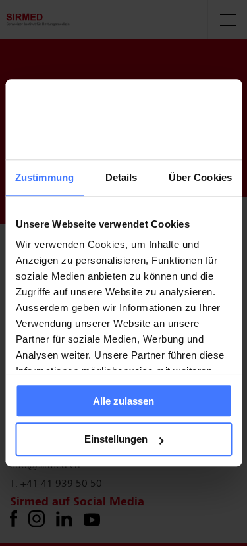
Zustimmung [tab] (44, 177)
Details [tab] (121, 177)
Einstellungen (116, 439)
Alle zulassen (123, 401)
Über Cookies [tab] (200, 177)
